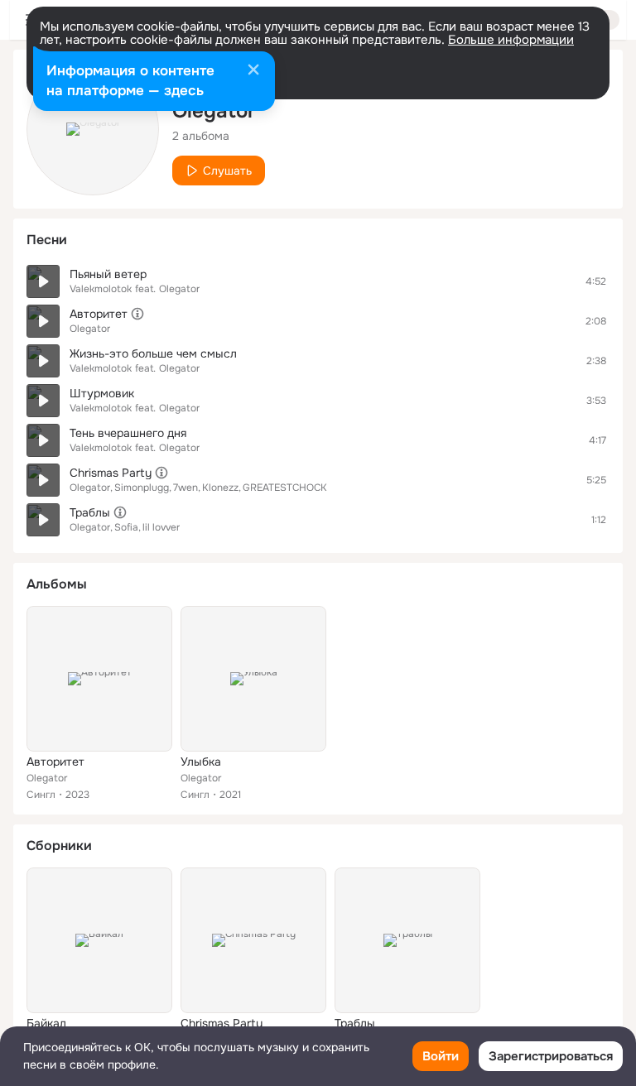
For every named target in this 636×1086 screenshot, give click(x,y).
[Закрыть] (253, 71)
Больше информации (511, 39)
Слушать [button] (227, 170)
